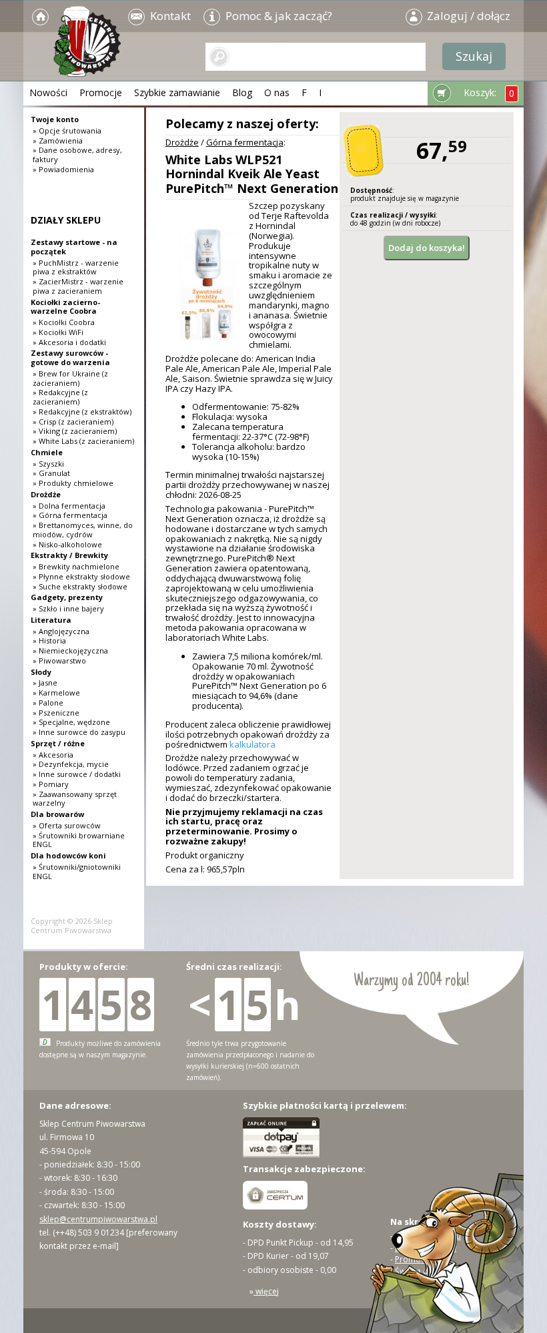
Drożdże (182, 142)
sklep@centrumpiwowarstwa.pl (98, 1219)
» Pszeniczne (56, 713)
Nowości (48, 92)
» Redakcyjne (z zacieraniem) (60, 397)
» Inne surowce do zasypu (79, 732)
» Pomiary (51, 784)
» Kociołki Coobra (64, 322)
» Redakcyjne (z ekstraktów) (82, 412)
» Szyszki (48, 464)
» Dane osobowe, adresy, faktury (77, 154)
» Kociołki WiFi (58, 332)
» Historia (49, 640)
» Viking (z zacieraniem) (75, 431)
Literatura (51, 620)
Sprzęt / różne (58, 743)
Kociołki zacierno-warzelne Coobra (65, 306)
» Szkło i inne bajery (68, 608)
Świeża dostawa (425, 1271)
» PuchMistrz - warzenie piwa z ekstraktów (76, 267)
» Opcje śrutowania (67, 130)
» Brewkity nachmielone (76, 566)
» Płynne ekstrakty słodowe (81, 576)
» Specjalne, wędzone (71, 722)
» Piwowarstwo (59, 660)
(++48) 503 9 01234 (88, 1232)
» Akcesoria (53, 755)
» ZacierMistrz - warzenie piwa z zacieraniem (78, 286)
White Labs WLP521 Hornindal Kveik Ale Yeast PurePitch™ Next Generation (251, 174)
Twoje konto (55, 119)
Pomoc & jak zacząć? (277, 15)
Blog (242, 92)
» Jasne (45, 683)
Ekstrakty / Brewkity (69, 555)
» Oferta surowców (67, 825)
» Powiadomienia (63, 169)
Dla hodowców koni (68, 855)
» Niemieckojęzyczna (70, 650)
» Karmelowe (56, 693)
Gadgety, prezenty (67, 597)
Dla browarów (57, 814)
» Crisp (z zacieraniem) (73, 422)
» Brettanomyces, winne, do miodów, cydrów (83, 529)
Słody (41, 672)
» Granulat (51, 473)
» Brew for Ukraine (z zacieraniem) (70, 378)
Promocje (100, 92)
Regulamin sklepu (428, 1236)
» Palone (48, 703)
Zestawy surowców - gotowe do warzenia (70, 357)
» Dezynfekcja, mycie (71, 764)
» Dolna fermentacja (69, 506)
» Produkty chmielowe (73, 483)
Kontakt (169, 15)
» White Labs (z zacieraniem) (83, 441)
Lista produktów (425, 1248)
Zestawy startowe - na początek (74, 246)
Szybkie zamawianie (177, 92)
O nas (277, 92)
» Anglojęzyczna (61, 631)
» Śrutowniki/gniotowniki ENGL (77, 871)
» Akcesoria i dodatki (69, 342)
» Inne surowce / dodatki (77, 774)
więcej (266, 1291)
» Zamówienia (58, 141)
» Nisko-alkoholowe (67, 544)
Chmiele (47, 452)
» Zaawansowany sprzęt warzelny (75, 798)
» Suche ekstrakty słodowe (80, 586)
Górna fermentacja (245, 142)
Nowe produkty (424, 1282)
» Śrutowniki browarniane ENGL (79, 840)
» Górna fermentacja (70, 515)
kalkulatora (252, 744)
